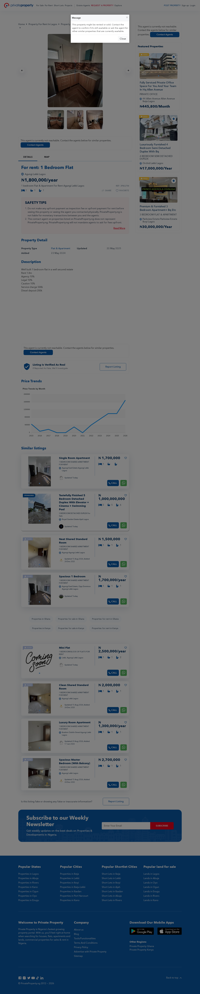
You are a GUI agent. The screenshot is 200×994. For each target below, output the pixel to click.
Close (123, 38)
